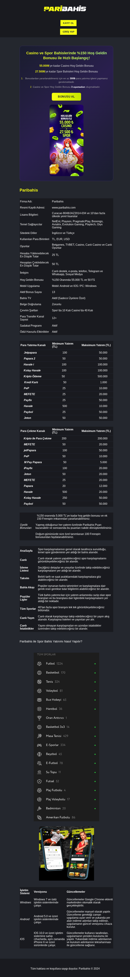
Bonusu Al (66, 96)
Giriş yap (68, 31)
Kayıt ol (68, 23)
